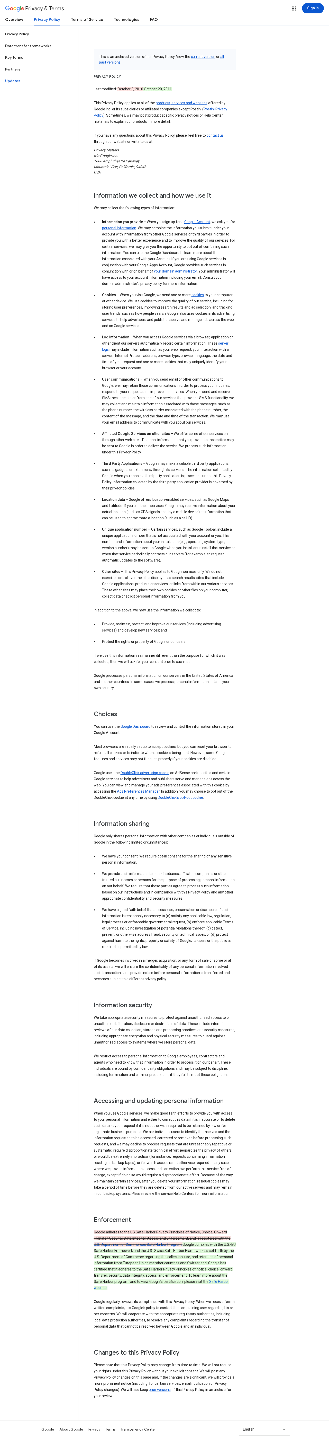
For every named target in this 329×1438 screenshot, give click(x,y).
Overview (14, 19)
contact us (215, 135)
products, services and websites (181, 103)
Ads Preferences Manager (138, 791)
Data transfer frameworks (28, 45)
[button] (294, 8)
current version (203, 57)
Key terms (14, 57)
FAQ (154, 19)
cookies (197, 295)
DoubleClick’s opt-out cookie (180, 797)
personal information (119, 228)
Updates (12, 80)
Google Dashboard (135, 726)
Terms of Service (87, 19)
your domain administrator (175, 271)
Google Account (197, 222)
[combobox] (264, 1429)
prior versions (160, 1390)
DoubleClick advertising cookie (145, 773)
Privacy (94, 1429)
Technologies (126, 19)
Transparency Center (138, 1429)
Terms (110, 1429)
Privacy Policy (47, 19)
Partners (12, 69)
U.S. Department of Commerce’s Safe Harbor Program (138, 1244)
